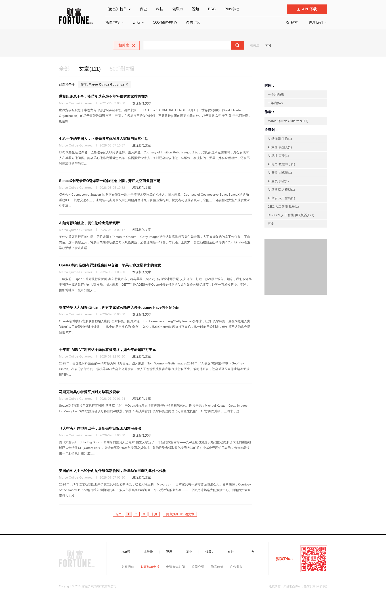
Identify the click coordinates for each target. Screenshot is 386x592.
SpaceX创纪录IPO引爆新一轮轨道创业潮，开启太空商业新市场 (109, 181)
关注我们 (315, 22)
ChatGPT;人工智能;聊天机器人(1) (291, 215)
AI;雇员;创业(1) (278, 181)
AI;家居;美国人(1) (280, 147)
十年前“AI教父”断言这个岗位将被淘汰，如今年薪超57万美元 (107, 349)
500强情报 (122, 69)
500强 (126, 552)
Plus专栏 (231, 9)
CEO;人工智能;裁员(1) (283, 206)
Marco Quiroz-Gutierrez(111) (288, 121)
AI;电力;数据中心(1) (281, 164)
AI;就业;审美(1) (278, 155)
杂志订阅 (193, 22)
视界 (169, 552)
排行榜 (148, 552)
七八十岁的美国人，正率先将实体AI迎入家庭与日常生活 (103, 138)
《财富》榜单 (116, 9)
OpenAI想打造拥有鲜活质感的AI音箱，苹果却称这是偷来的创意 (110, 265)
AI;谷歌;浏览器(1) (280, 172)
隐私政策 (217, 567)
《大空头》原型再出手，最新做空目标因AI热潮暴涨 (100, 428)
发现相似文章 (141, 103)
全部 (64, 69)
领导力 (177, 9)
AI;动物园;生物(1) (280, 138)
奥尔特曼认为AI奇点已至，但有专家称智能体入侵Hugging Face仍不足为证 (119, 307)
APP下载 (309, 9)
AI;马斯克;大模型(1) (281, 189)
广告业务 (236, 567)
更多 (271, 223)
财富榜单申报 (150, 567)
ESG (212, 9)
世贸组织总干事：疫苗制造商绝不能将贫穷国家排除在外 (103, 96)
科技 (159, 9)
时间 (268, 45)
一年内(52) (275, 103)
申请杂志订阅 (175, 567)
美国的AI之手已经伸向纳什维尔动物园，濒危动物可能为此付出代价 (112, 471)
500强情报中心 (165, 22)
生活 (251, 552)
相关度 (254, 45)
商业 (143, 9)
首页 (118, 514)
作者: (102, 84)
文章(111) (90, 69)
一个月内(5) (276, 94)
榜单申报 (112, 22)
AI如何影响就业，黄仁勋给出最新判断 (89, 223)
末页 (154, 514)
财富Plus (284, 558)
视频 (195, 9)
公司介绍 (198, 567)
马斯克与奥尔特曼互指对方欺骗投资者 (89, 392)
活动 (136, 22)
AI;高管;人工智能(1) (281, 198)
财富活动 (128, 567)
